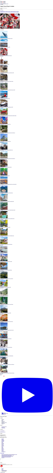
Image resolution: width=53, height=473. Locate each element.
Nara (2, 446)
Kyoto (2, 442)
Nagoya (3, 445)
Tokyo (2, 450)
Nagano (3, 444)
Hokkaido (3, 440)
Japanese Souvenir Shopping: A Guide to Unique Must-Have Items (9, 454)
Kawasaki (3, 441)
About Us (3, 419)
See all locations (3, 451)
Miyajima (3, 443)
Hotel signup (3, 427)
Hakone (3, 439)
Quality (2, 468)
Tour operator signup (4, 426)
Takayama (3, 449)
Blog (2, 420)
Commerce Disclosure (4, 470)
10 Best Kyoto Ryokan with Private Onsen (6, 455)
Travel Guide (3, 421)
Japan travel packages (4, 422)
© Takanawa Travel (2, 472)
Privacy (2, 469)
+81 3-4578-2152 (2, 430)
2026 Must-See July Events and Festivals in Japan (7, 456)
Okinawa (3, 448)
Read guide (3, 457)
